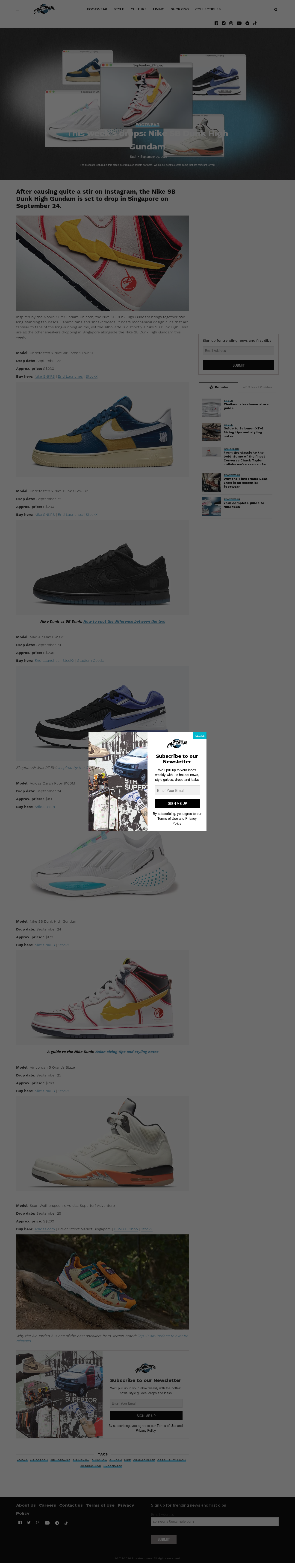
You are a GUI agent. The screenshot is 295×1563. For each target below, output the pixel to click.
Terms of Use (167, 818)
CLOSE (200, 735)
